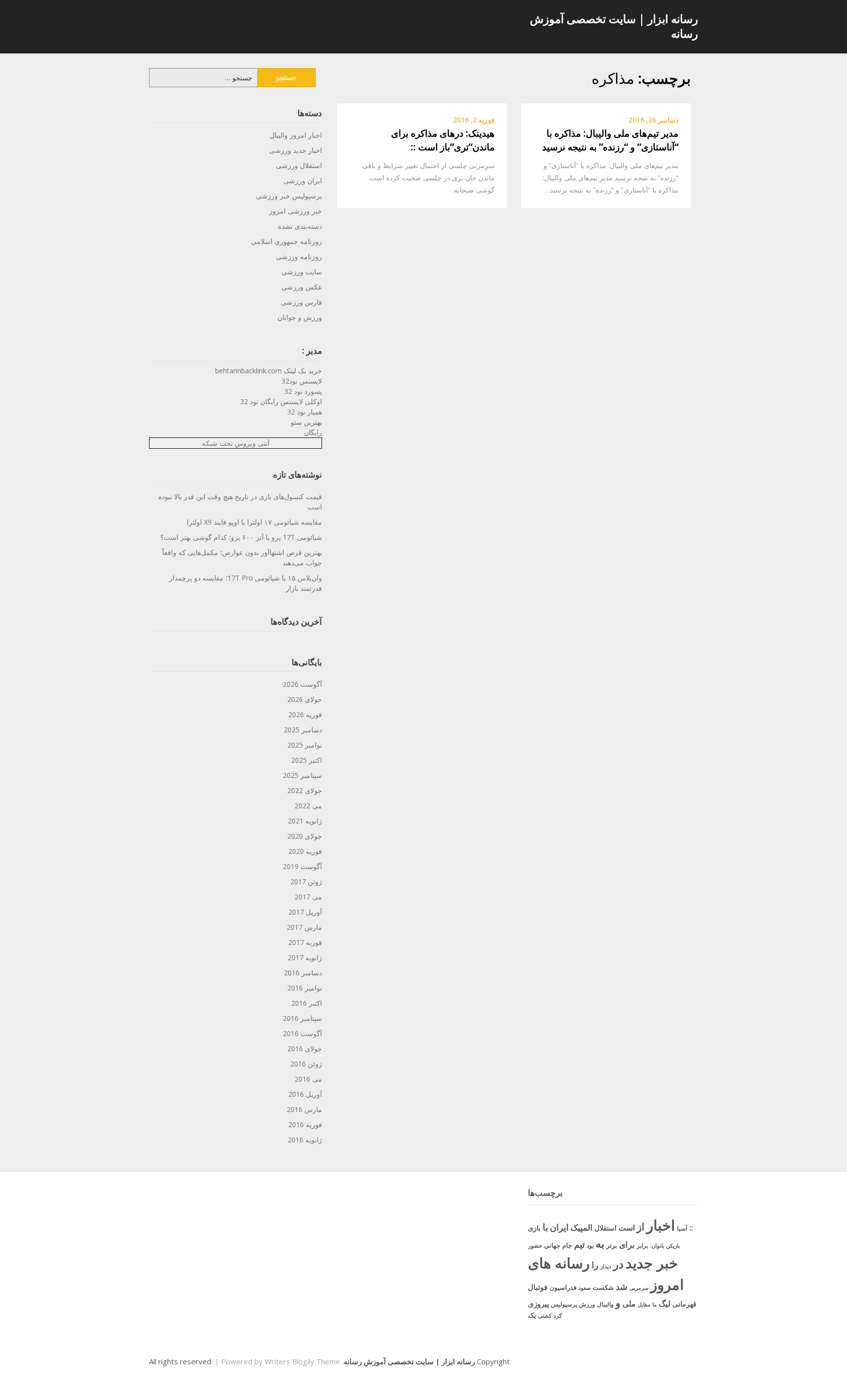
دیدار (605, 1266)
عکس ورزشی (301, 286)
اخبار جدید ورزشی (295, 150)
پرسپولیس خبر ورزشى (289, 195)
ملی (629, 1303)
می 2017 (308, 896)
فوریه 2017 (305, 942)
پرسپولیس (564, 1304)
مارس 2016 (304, 1109)
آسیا (682, 1228)
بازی (534, 1228)
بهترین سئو (306, 422)
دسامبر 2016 (303, 972)
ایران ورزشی (302, 180)
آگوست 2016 (302, 1033)
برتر (611, 1245)
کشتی (544, 1315)
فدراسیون (562, 1287)
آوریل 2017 (305, 912)
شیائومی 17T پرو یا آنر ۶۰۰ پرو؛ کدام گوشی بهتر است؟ (241, 537)
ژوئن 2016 (306, 1063)
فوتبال (538, 1287)
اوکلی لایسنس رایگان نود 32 (281, 401)
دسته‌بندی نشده (300, 226)
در (618, 1264)
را (595, 1264)
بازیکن (673, 1245)
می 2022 (308, 805)
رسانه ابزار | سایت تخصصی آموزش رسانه (614, 26)
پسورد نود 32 (303, 391)
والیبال (605, 1304)
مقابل (644, 1304)
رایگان (313, 432)
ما (654, 1304)
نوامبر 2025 (304, 744)
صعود (584, 1287)
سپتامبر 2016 (302, 1018)
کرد (557, 1315)
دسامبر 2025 (303, 729)
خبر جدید (651, 1263)
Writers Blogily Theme (302, 1361)
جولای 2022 (304, 790)
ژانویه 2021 (305, 820)
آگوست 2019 (302, 866)
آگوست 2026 (302, 684)
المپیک (582, 1227)
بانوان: (657, 1245)
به (600, 1243)
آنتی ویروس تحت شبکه (236, 443)
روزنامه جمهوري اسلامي (286, 241)
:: (691, 1227)
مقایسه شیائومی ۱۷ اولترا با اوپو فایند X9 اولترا (254, 522)
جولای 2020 (304, 836)
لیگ (665, 1303)
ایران (559, 1227)
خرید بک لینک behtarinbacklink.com (268, 370)
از (641, 1226)
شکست (603, 1287)
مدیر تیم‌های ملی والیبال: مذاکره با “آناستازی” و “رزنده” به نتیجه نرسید (610, 140)
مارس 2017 (304, 927)
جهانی (552, 1245)
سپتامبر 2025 (302, 775)
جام (567, 1245)
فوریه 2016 (305, 1124)
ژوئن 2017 (306, 881)
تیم (579, 1244)
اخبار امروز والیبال (296, 135)
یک (532, 1315)
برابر (642, 1245)
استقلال (606, 1228)
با (545, 1227)
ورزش (587, 1304)
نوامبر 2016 (304, 987)
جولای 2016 (304, 1048)
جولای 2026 (304, 699)
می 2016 (308, 1079)
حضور (535, 1245)
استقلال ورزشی (299, 165)
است (627, 1227)
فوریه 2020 (305, 851)
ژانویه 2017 (305, 957)
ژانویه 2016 (305, 1139)
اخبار (661, 1225)
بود (590, 1245)
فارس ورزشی (301, 302)
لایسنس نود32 (301, 381)
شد (621, 1286)
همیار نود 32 (304, 411)
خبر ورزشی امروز (295, 211)
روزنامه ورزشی (299, 256)
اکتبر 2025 (306, 760)
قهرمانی (685, 1303)
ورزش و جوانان (299, 317)
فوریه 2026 (305, 714)
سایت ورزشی (301, 271)
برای (627, 1244)
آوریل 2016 (305, 1094)
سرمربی (638, 1287)
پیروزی (538, 1303)
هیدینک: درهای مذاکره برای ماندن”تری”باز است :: (443, 140)
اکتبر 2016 (306, 1003)
